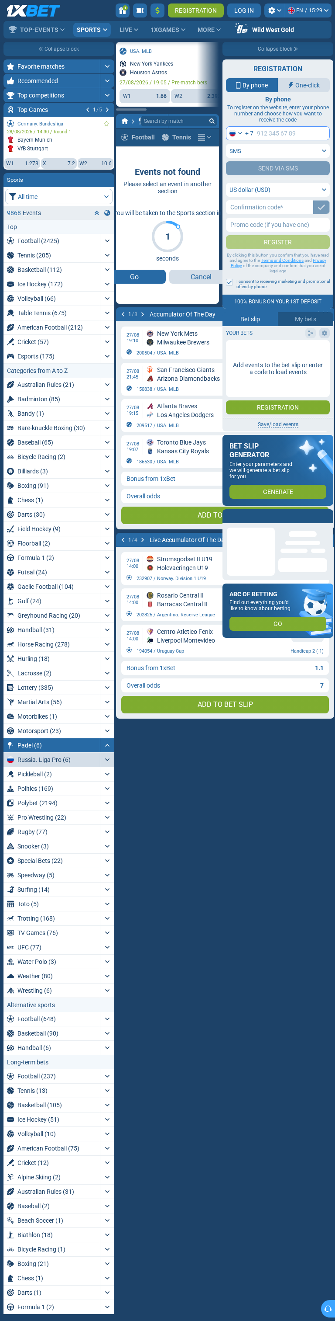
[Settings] (274, 10)
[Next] (107, 109)
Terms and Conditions (282, 260)
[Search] (212, 121)
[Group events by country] (107, 213)
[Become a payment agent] (140, 10)
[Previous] (87, 109)
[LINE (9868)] (125, 121)
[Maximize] (107, 66)
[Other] (204, 137)
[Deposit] (157, 10)
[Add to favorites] (106, 123)
